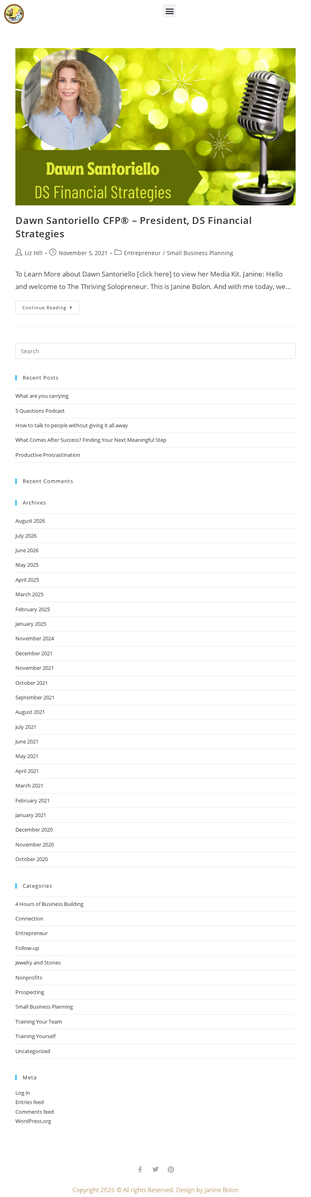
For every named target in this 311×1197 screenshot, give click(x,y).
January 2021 (30, 815)
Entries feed (29, 1102)
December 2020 (34, 829)
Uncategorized (32, 1051)
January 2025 (30, 623)
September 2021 (35, 697)
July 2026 (25, 535)
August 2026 (30, 520)
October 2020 (31, 859)
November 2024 (34, 638)
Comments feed (34, 1111)
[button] (169, 10)
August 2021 (30, 712)
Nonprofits (28, 977)
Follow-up (27, 948)
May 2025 (26, 564)
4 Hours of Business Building (49, 904)
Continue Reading (50, 305)
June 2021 (26, 741)
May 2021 (26, 756)
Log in (22, 1092)
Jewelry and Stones (38, 962)
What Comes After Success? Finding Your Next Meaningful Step (90, 439)
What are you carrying (41, 395)
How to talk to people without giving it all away (71, 425)
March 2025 (29, 594)
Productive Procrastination (47, 454)
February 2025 (32, 609)
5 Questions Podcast (40, 410)
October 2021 (31, 682)
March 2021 (29, 785)
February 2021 (32, 800)
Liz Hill (34, 253)
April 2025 (27, 579)
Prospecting (29, 992)
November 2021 (34, 667)
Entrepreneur (142, 253)
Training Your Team (38, 1021)
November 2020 (34, 844)
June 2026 (26, 550)
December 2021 (34, 653)
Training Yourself (35, 1036)
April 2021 (27, 771)
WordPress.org (33, 1121)
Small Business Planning (200, 253)
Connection (29, 918)
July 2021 (25, 726)
